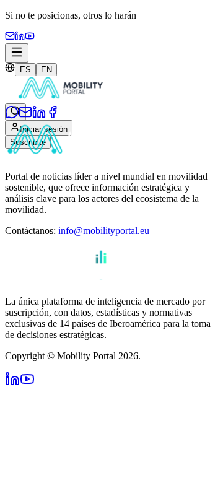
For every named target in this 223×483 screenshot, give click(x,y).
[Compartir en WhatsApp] (12, 115)
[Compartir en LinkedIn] (39, 115)
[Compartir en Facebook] (52, 115)
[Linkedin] (20, 37)
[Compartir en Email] (25, 115)
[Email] (10, 37)
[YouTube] (30, 37)
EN (46, 69)
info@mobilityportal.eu (103, 230)
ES (25, 69)
